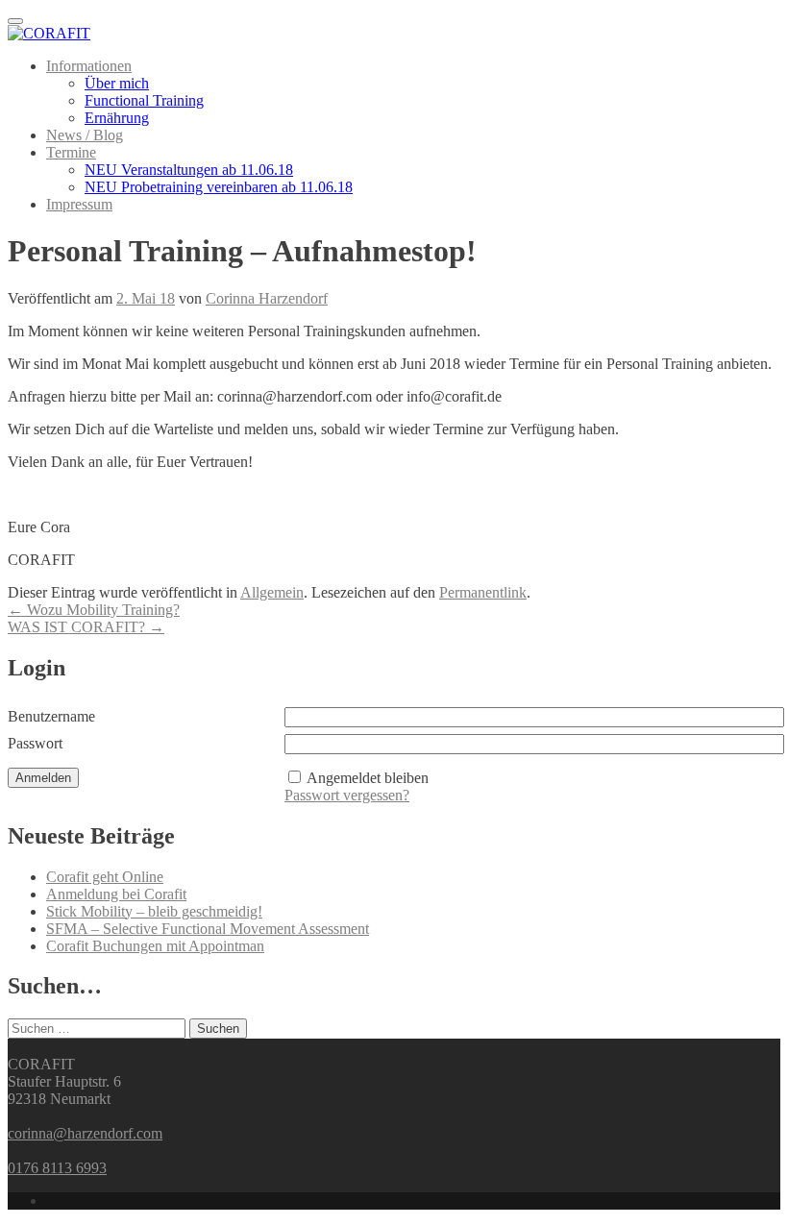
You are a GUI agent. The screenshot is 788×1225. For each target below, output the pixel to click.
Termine (71, 152)
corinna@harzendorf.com (85, 1133)
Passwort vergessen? (346, 795)
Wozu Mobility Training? (94, 609)
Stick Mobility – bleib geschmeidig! (154, 911)
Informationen (89, 66)
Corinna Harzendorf (267, 298)
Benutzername (51, 716)
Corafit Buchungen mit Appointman (155, 946)
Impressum (79, 204)
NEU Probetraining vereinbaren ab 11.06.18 (219, 187)
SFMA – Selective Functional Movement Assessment (207, 928)
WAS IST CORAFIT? (86, 627)
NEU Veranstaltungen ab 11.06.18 (189, 169)
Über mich (117, 83)
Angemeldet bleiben (368, 778)
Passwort (35, 743)
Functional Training (144, 100)
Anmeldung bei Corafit (116, 894)
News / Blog (84, 135)
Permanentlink (483, 592)
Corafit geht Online (104, 877)
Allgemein (272, 592)
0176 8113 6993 (57, 1168)
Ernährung (117, 118)
